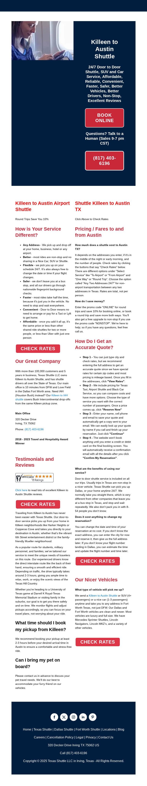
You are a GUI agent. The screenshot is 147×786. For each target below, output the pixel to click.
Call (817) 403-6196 (73, 753)
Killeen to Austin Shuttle (103, 595)
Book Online (104, 118)
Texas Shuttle (42, 729)
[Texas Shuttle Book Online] (42, 58)
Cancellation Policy (60, 737)
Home (27, 729)
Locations (109, 729)
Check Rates (38, 348)
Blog (121, 729)
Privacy (91, 737)
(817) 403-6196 (104, 160)
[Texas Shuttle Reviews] (34, 480)
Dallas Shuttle (63, 729)
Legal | (81, 737)
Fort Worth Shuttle (88, 729)
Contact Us (105, 737)
